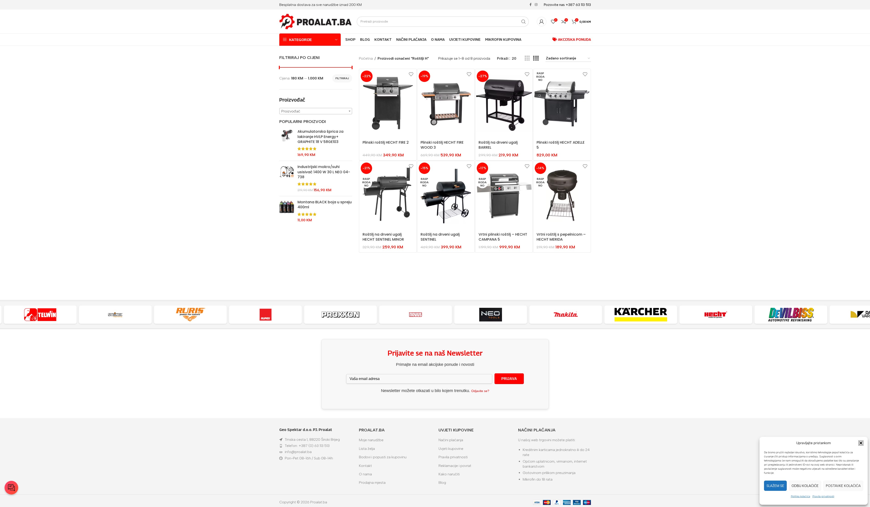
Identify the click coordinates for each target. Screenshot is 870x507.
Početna (366, 58)
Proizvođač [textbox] (290, 111)
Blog (442, 482)
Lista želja (367, 448)
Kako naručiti (449, 474)
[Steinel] (115, 314)
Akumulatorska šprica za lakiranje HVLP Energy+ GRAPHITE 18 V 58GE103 (320, 136)
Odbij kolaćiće (805, 486)
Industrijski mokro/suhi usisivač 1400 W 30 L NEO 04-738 (324, 172)
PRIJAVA (509, 379)
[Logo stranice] (315, 21)
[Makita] (566, 314)
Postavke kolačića (843, 486)
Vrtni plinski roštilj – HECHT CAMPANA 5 (503, 237)
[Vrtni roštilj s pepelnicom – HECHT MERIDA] (562, 195)
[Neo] (490, 314)
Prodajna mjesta (372, 482)
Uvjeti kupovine (451, 448)
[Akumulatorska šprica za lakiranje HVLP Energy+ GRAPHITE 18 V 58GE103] (286, 143)
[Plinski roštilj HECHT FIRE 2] (388, 103)
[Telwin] (40, 314)
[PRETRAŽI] (523, 21)
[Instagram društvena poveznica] (536, 5)
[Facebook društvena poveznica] (530, 5)
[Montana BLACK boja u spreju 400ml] (286, 211)
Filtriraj (342, 78)
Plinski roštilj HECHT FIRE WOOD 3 (442, 145)
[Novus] (415, 314)
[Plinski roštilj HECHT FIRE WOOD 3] (446, 103)
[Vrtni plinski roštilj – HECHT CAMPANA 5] (504, 195)
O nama (365, 474)
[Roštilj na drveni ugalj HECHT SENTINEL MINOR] (388, 195)
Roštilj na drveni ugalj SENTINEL (440, 237)
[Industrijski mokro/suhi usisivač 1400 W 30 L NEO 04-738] (286, 178)
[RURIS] (190, 314)
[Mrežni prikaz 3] (527, 58)
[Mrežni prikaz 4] (536, 58)
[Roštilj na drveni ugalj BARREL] (504, 103)
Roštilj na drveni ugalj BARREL (498, 145)
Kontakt (365, 466)
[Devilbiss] (791, 314)
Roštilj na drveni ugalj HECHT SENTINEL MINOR (383, 237)
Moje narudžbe (371, 440)
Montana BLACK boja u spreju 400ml (325, 205)
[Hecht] (715, 314)
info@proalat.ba (298, 452)
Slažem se (775, 486)
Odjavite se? (480, 391)
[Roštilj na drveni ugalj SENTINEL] (446, 195)
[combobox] (315, 111)
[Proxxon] (340, 314)
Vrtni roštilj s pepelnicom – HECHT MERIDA (561, 237)
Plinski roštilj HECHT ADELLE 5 (561, 145)
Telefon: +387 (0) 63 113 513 (307, 445)
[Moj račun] (542, 21)
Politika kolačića (800, 496)
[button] (861, 443)
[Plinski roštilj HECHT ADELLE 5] (562, 103)
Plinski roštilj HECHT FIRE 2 (386, 142)
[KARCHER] (641, 314)
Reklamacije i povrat (455, 466)
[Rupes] (265, 314)
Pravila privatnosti (823, 496)
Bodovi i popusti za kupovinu (382, 457)
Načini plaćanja (451, 440)
